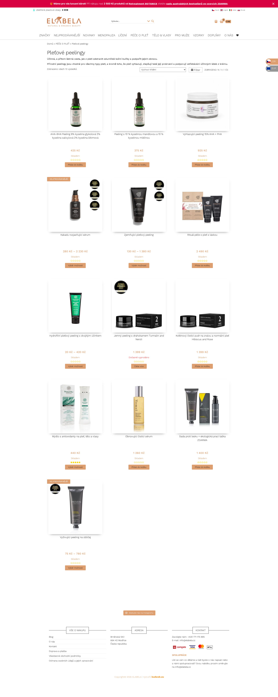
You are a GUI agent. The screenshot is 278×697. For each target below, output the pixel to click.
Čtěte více (139, 366)
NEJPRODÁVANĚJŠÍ (67, 35)
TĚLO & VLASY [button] (161, 35)
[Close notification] (273, 3)
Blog (51, 637)
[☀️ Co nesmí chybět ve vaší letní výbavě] (162, 595)
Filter (197, 69)
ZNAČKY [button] (44, 35)
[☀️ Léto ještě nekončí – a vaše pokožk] (71, 595)
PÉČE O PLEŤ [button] (139, 35)
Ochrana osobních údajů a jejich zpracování (71, 660)
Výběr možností (75, 265)
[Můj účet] (216, 21)
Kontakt (53, 646)
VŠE (226, 70)
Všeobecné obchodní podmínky (65, 656)
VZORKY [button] (198, 35)
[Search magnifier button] (153, 21)
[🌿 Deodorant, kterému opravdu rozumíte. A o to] (116, 595)
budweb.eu (158, 677)
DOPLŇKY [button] (214, 35)
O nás (52, 641)
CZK (273, 61)
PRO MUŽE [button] (182, 35)
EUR (273, 68)
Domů (50, 43)
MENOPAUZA (106, 35)
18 (218, 70)
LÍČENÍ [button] (122, 35)
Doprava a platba (57, 651)
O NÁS (228, 35)
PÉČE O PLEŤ (62, 43)
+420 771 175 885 (196, 637)
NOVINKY (89, 35)
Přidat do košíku (75, 165)
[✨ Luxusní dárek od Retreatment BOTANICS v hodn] (207, 595)
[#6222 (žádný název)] (237, 35)
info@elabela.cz (187, 640)
